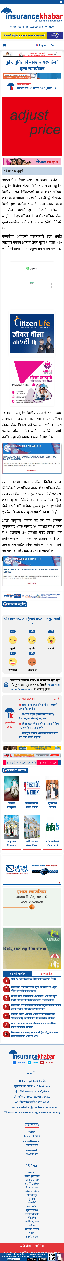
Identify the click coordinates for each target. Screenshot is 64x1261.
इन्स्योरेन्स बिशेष (32, 1184)
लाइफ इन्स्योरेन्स (32, 1176)
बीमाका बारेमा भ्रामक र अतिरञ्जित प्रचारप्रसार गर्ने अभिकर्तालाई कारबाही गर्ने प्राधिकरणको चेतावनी (33, 1016)
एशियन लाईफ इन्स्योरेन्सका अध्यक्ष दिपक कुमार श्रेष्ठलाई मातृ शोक (36, 716)
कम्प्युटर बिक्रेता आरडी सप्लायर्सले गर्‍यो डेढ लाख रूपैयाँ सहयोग (38, 735)
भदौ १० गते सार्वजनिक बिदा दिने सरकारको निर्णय (33, 979)
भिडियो (32, 1233)
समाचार (32, 1172)
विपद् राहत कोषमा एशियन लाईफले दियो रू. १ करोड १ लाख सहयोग (39, 726)
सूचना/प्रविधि (32, 1210)
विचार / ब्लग (32, 1188)
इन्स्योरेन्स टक (32, 1237)
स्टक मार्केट (32, 1207)
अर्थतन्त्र (32, 1225)
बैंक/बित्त (32, 1218)
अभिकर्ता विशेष (32, 1191)
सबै (58, 699)
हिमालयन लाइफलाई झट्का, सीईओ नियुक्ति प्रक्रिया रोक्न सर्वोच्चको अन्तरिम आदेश (34, 1034)
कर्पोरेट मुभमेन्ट (32, 1222)
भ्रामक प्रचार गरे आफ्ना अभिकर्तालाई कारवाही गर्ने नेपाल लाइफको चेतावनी (33, 1025)
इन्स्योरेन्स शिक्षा (32, 1214)
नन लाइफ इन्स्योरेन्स (32, 1180)
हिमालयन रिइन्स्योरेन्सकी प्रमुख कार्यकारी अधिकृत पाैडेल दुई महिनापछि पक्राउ (34, 989)
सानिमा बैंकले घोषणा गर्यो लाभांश (52, 845)
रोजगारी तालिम (32, 1229)
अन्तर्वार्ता (32, 1203)
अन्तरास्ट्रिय (32, 1195)
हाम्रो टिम (39, 1246)
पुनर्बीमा (32, 1199)
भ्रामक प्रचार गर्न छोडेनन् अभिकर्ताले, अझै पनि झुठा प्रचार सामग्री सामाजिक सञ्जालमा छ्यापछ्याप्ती (34, 998)
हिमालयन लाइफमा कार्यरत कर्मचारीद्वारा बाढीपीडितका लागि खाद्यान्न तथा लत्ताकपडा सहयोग (36, 1007)
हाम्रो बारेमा (25, 1246)
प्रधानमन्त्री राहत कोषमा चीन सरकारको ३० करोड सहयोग (38, 707)
